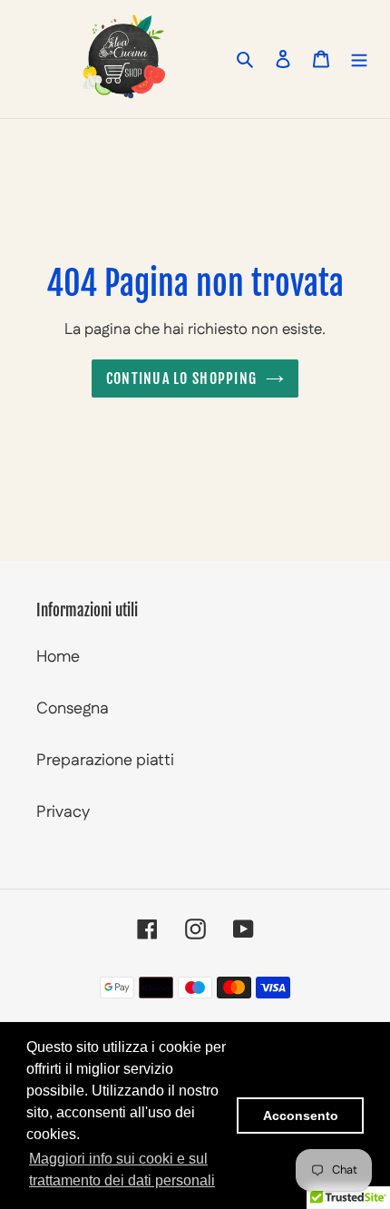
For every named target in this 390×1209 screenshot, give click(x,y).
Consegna (72, 709)
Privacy (63, 812)
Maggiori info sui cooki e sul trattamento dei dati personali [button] (122, 1169)
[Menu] (359, 58)
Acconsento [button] (300, 1115)
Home (58, 657)
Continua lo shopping (182, 378)
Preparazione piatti (105, 760)
